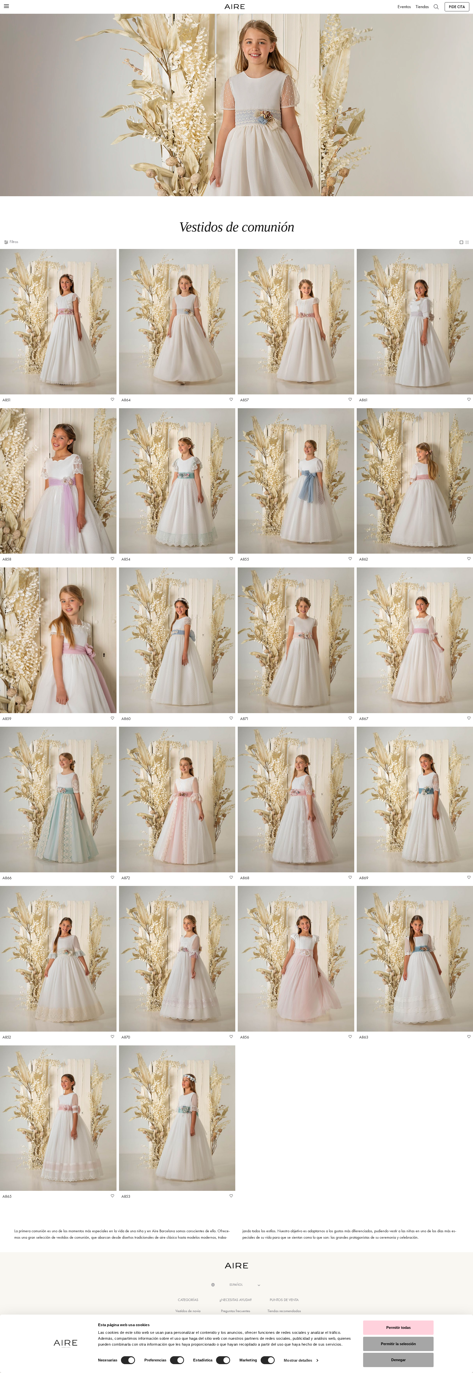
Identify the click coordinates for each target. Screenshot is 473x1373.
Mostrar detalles (298, 1360)
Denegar (398, 1360)
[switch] (177, 1360)
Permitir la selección (398, 1344)
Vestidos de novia (188, 1311)
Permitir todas (398, 1327)
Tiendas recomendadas (284, 1311)
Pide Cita (457, 6)
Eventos (404, 6)
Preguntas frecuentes (235, 1311)
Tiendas (422, 6)
